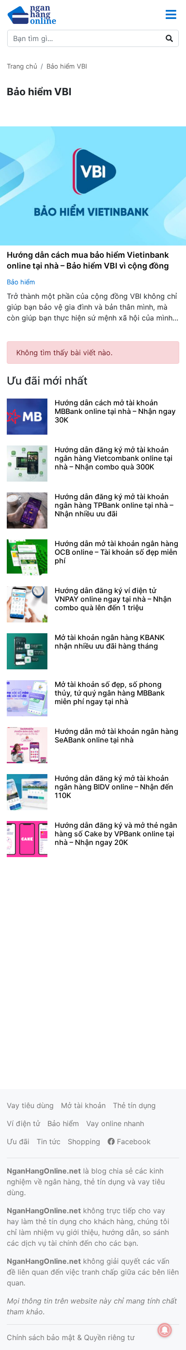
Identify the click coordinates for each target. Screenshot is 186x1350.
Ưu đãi (18, 1141)
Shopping (84, 1141)
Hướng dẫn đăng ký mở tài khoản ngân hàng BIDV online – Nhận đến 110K (114, 787)
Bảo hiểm (21, 282)
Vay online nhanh (115, 1123)
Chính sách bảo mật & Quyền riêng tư (71, 1337)
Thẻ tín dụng (134, 1105)
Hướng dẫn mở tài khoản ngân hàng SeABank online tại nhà (116, 735)
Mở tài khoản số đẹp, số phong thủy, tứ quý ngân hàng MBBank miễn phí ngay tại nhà (110, 693)
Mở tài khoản (83, 1105)
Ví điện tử (23, 1123)
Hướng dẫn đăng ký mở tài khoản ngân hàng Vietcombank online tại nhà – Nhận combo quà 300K (113, 458)
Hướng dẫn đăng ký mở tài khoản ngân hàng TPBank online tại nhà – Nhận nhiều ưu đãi (114, 505)
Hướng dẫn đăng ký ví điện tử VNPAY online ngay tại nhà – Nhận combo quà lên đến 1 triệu (113, 599)
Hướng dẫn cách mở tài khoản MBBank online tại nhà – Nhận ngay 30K (115, 411)
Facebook (133, 1141)
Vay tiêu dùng (30, 1105)
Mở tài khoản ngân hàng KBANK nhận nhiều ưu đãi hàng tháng (110, 641)
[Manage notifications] (165, 1330)
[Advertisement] (93, 972)
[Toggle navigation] (171, 14)
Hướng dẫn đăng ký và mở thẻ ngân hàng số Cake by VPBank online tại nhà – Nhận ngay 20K (116, 834)
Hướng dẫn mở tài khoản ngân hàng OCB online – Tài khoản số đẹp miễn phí (116, 552)
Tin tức (48, 1141)
